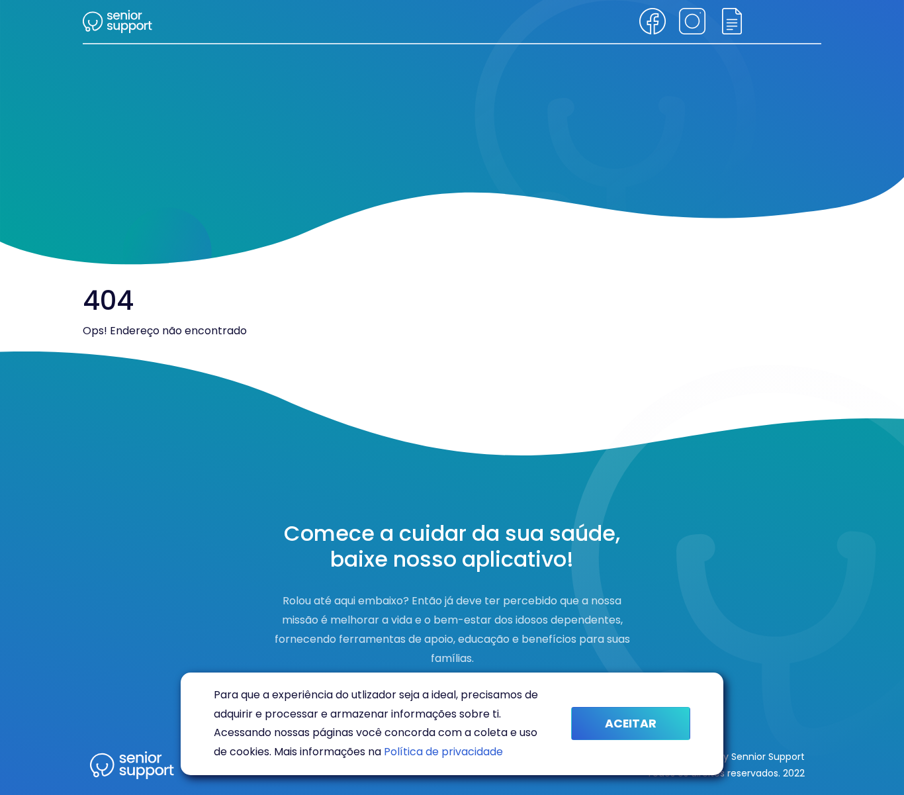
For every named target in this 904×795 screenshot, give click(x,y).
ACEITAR (630, 723)
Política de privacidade (443, 751)
